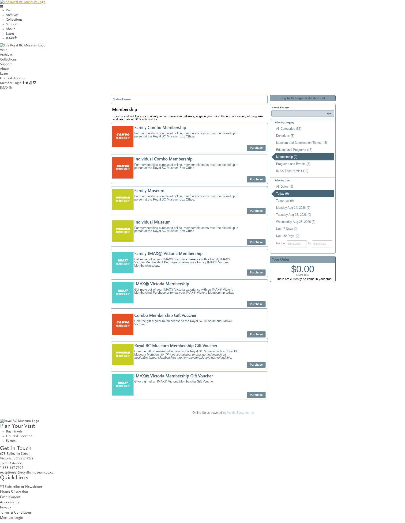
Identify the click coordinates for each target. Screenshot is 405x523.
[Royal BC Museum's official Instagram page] (34, 83)
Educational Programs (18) (294, 150)
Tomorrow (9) (285, 200)
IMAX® (6, 88)
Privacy (5, 507)
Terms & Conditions (16, 513)
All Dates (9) (284, 186)
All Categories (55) (288, 128)
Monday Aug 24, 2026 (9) (293, 207)
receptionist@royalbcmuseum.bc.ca (26, 472)
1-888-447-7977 (11, 468)
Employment (10, 497)
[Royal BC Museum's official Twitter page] (26, 83)
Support (12, 24)
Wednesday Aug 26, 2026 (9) (295, 222)
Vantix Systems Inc (240, 412)
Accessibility (9, 502)
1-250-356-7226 (11, 463)
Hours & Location (13, 78)
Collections (14, 20)
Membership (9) (286, 157)
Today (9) (282, 193)
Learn (10, 34)
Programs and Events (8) (293, 164)
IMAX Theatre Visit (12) (292, 171)
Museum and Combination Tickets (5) (301, 142)
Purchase (256, 147)
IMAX (11, 38)
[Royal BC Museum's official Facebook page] (23, 83)
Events (11, 441)
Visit (9, 10)
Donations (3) (285, 135)
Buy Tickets (14, 431)
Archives (12, 15)
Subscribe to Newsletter (23, 487)
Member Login (11, 83)
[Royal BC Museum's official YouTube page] (30, 83)
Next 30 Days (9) (287, 236)
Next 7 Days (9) (286, 229)
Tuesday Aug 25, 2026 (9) (293, 214)
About (10, 29)
